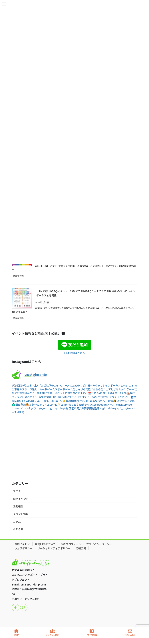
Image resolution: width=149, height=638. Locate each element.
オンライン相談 (52, 635)
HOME (16, 635)
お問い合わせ (22, 544)
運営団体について (45, 544)
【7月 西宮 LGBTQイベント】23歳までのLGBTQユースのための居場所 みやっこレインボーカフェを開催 (85, 293)
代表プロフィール (71, 544)
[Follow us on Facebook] (15, 607)
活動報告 (18, 506)
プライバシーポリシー (99, 544)
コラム (17, 521)
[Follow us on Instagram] (23, 607)
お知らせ (18, 529)
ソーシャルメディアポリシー (54, 548)
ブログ (17, 491)
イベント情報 (20, 514)
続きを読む (22, 277)
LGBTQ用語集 (92, 635)
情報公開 (81, 548)
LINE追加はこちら (74, 353)
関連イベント (20, 498)
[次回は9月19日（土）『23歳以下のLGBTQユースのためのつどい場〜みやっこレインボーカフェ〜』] (74, 467)
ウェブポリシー (23, 548)
